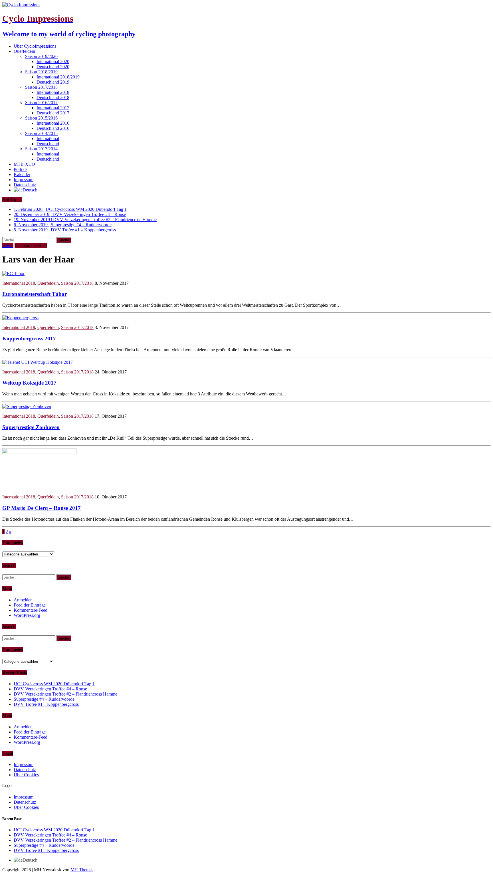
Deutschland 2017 (53, 112)
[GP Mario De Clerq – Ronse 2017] (39, 452)
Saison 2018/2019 (41, 71)
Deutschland (48, 143)
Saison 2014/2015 (41, 133)
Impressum (23, 179)
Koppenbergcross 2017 (29, 338)
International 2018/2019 (58, 76)
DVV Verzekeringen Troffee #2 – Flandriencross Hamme (65, 694)
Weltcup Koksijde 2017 (29, 383)
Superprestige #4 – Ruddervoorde (44, 699)
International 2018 (53, 92)
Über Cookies (26, 774)
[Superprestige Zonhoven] (26, 406)
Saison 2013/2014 (41, 148)
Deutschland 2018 (53, 97)
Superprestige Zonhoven (31, 427)
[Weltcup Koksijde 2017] (37, 362)
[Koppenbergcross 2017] (20, 317)
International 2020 (53, 61)
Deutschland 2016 (53, 128)
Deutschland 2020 (53, 66)
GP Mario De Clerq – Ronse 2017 (41, 508)
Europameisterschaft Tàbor (34, 294)
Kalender (22, 174)
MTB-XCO (24, 164)
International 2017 (53, 107)
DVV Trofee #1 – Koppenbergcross (46, 704)
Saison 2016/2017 (41, 102)
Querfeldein (24, 51)
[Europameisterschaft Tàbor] (13, 273)
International (48, 138)
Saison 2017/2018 (41, 87)
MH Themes (81, 869)
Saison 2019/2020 (41, 56)
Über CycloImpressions (35, 46)
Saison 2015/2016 (41, 118)
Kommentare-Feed (30, 610)
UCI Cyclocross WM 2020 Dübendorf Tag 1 (54, 683)
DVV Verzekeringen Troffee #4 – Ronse (50, 688)
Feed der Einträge (30, 605)
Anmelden (23, 599)
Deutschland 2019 (53, 82)
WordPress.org (27, 615)
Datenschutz (25, 184)
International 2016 (53, 123)
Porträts (20, 169)
